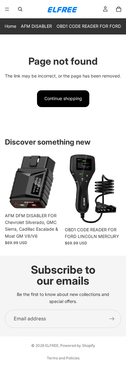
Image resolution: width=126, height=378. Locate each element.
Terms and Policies (63, 358)
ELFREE (51, 345)
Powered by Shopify (77, 345)
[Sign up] (112, 318)
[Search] (20, 9)
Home (10, 26)
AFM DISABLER (36, 26)
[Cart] (118, 9)
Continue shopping (63, 98)
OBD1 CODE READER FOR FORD (89, 26)
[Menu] (7, 9)
